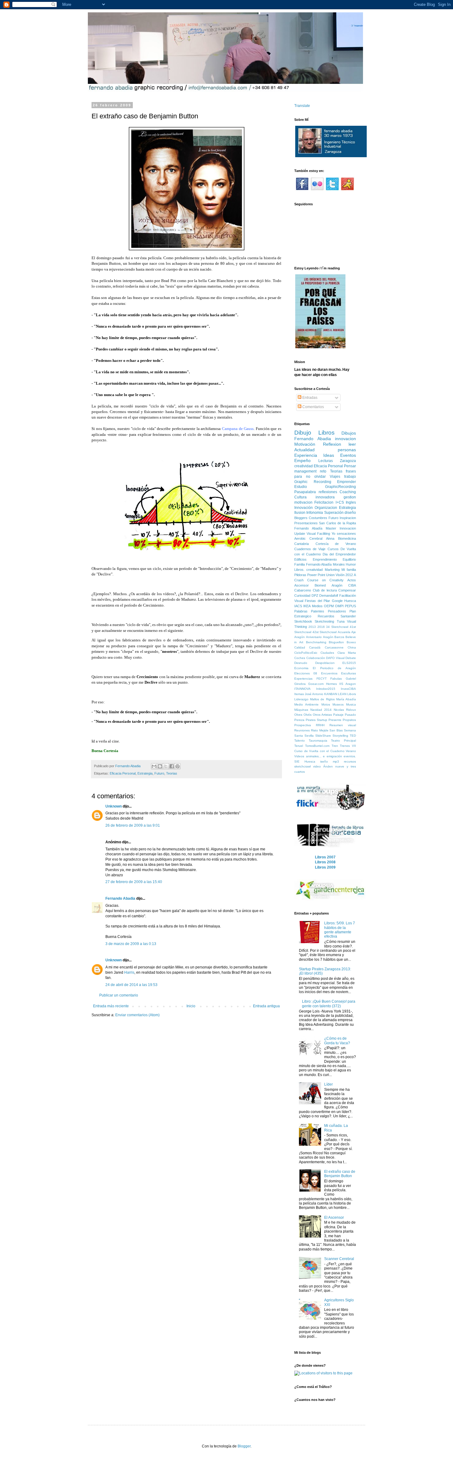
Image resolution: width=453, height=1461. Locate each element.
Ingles (351, 502)
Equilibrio (349, 559)
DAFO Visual (335, 658)
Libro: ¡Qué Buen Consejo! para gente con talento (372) (328, 1003)
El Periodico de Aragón (334, 668)
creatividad (303, 466)
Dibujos (348, 433)
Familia (299, 564)
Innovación (303, 507)
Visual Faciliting (318, 533)
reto (323, 471)
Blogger (244, 1446)
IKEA (307, 606)
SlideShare (323, 735)
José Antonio (314, 694)
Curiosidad (302, 595)
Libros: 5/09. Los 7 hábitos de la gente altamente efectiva (339, 930)
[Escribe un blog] (160, 766)
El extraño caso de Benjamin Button (339, 1173)
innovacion (345, 438)
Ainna (330, 538)
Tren (335, 745)
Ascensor (301, 585)
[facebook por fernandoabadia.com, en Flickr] (302, 189)
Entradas (309, 397)
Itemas (299, 694)
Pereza (299, 720)
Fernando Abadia (120, 898)
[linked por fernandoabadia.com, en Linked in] (347, 189)
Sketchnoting (324, 621)
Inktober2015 (325, 688)
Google (337, 601)
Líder (328, 1084)
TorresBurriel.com (317, 745)
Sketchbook (303, 621)
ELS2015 (349, 663)
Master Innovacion (341, 528)
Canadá (314, 647)
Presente (335, 720)
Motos (325, 704)
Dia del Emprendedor (339, 554)
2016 (321, 626)
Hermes (331, 683)
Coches (299, 658)
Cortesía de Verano (336, 544)
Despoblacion (325, 663)
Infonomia (314, 512)
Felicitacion (323, 502)
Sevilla (309, 735)
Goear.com (316, 683)
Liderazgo (301, 699)
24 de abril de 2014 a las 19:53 (131, 985)
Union (330, 575)
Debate (350, 658)
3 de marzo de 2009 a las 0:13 (130, 944)
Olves (298, 714)
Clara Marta (346, 652)
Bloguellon (336, 642)
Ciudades (327, 652)
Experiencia (305, 455)
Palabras (301, 611)
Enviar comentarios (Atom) (137, 1015)
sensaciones (346, 533)
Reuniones (302, 730)
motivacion (303, 502)
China (352, 647)
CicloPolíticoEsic (305, 652)
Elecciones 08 (305, 673)
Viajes (335, 476)
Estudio (300, 487)
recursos (350, 761)
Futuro (159, 773)
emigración (334, 756)
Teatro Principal (343, 740)
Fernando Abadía (308, 528)
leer (352, 444)
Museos (338, 704)
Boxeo (351, 642)
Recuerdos (326, 616)
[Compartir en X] (166, 766)
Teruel (298, 745)
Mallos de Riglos (322, 699)
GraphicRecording (340, 487)
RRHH (320, 725)
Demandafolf (328, 595)
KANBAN (330, 694)
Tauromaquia (318, 740)
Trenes (345, 745)
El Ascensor (334, 1217)
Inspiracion (348, 518)
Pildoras (300, 575)
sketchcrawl (302, 766)
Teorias (171, 773)
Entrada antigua (266, 1006)
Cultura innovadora (314, 497)
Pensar (350, 466)
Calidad (299, 647)
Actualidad (304, 449)
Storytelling (340, 735)
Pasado (350, 714)
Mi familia (348, 569)
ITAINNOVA (302, 688)
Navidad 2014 (321, 709)
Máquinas (301, 709)
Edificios (300, 559)
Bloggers (301, 518)
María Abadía (346, 699)
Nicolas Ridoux (345, 709)
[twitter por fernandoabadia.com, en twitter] (332, 189)
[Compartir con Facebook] (172, 766)
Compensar (347, 590)
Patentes (317, 611)
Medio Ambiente (306, 704)
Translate (302, 106)
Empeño (302, 460)
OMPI (339, 606)
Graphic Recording (312, 482)
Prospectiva (302, 725)
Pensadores (337, 611)
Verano (351, 751)
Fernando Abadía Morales (325, 564)
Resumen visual (342, 725)
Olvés (308, 714)
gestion (350, 497)
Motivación (304, 444)
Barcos (339, 637)
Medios (317, 606)
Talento (299, 740)
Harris (129, 972)
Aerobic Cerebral (308, 538)
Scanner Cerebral (339, 1259)
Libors (351, 694)
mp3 (336, 761)
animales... (313, 756)
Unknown (113, 806)
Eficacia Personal (123, 773)
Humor (351, 564)
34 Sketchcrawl (337, 626)
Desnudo (300, 663)
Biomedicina (347, 538)
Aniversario (314, 637)
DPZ (315, 595)
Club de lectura (325, 590)
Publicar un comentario (118, 995)
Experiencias (303, 678)
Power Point (316, 575)
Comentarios (312, 407)
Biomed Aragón (328, 585)
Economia (301, 668)
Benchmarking (316, 642)
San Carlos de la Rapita (337, 523)
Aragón (328, 637)
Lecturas (325, 461)
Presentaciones (306, 523)
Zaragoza (348, 461)
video (317, 766)
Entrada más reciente (111, 1006)
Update (299, 533)
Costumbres (318, 518)
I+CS (340, 502)
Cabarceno (302, 590)
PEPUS (350, 606)
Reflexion (332, 444)
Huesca (350, 601)
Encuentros (329, 673)
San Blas (336, 730)
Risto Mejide (320, 730)
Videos (299, 756)
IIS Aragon (347, 683)
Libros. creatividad (308, 569)
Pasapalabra (305, 492)
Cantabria (301, 544)
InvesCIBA (348, 688)
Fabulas (336, 678)
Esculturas (348, 673)
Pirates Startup (316, 720)
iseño (324, 761)
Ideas (328, 455)
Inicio (190, 1006)
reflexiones (328, 492)
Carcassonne (334, 647)
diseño (350, 512)
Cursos (333, 549)
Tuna (341, 621)
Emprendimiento (325, 559)
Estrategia (145, 773)
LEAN (342, 694)
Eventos (348, 455)
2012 (349, 575)
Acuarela (344, 632)
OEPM (329, 606)
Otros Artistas (322, 714)
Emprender (346, 482)
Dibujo (302, 432)
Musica (351, 704)
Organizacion (326, 507)
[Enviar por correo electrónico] (154, 766)
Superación (334, 512)
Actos (351, 580)
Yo (333, 533)
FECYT (321, 678)
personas (347, 449)
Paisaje (338, 714)
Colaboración (315, 658)
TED (353, 735)
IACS (298, 606)
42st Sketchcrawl (324, 632)
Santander (348, 616)
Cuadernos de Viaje (309, 549)
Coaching (348, 492)
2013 (312, 626)
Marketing (332, 569)
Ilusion (299, 512)
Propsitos (349, 720)
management (305, 471)
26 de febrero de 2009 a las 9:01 (132, 825)
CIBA (352, 585)
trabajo (350, 476)
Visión (340, 575)
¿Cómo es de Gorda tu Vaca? (337, 1040)
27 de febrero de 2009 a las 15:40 (133, 882)
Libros (326, 432)
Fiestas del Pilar (317, 601)
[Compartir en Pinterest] (177, 766)
